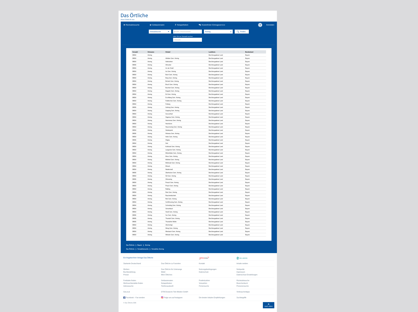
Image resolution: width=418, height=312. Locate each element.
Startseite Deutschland (132, 263)
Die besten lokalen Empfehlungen (212, 297)
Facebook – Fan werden (135, 297)
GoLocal (126, 292)
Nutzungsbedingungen (208, 269)
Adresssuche (128, 286)
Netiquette (240, 269)
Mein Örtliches (166, 275)
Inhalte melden (242, 263)
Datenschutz (204, 272)
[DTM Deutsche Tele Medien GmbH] (218, 258)
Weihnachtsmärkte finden (133, 283)
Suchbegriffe (241, 297)
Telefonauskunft (167, 286)
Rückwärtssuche (132, 25)
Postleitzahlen (204, 280)
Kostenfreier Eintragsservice (213, 25)
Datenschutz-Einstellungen (247, 275)
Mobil (163, 272)
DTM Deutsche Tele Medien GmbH (174, 292)
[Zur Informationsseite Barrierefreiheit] (260, 25)
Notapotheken (182, 25)
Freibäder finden (129, 280)
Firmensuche (204, 286)
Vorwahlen (203, 283)
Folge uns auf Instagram (173, 297)
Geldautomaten (158, 25)
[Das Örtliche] (134, 16)
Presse (126, 275)
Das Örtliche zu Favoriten (171, 263)
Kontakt (202, 263)
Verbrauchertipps (243, 292)
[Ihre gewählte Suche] (160, 32)
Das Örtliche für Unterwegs (171, 269)
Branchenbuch (242, 283)
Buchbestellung (129, 272)
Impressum (241, 272)
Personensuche (243, 286)
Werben (126, 269)
